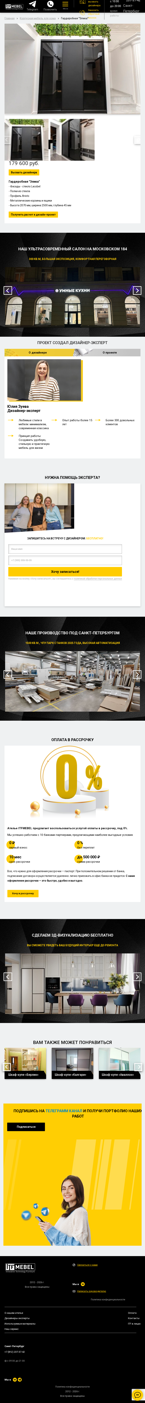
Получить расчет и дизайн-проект (33, 214)
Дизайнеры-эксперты (17, 1318)
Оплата (132, 1312)
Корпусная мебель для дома (38, 18)
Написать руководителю (91, 1291)
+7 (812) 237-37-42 (15, 1351)
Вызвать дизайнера (24, 172)
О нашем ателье (14, 1312)
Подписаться (26, 1126)
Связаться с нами (87, 1264)
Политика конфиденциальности (108, 1299)
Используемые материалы (20, 1323)
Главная (10, 18)
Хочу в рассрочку (23, 893)
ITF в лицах (134, 1323)
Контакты (134, 1318)
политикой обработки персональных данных (98, 578)
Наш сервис (12, 1329)
